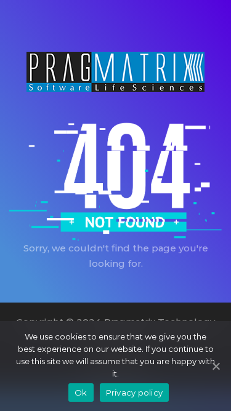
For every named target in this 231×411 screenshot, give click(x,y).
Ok (81, 392)
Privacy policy (134, 392)
